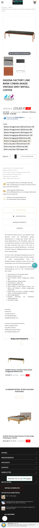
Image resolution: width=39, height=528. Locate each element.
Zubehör (19, 228)
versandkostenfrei (16, 112)
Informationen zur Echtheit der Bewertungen (17, 525)
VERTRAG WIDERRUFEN (12, 488)
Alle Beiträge (9, 514)
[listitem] (19, 362)
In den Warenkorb (27, 156)
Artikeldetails (20, 216)
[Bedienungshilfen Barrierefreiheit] (4, 518)
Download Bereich (19, 222)
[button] (18, 344)
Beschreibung (21, 210)
